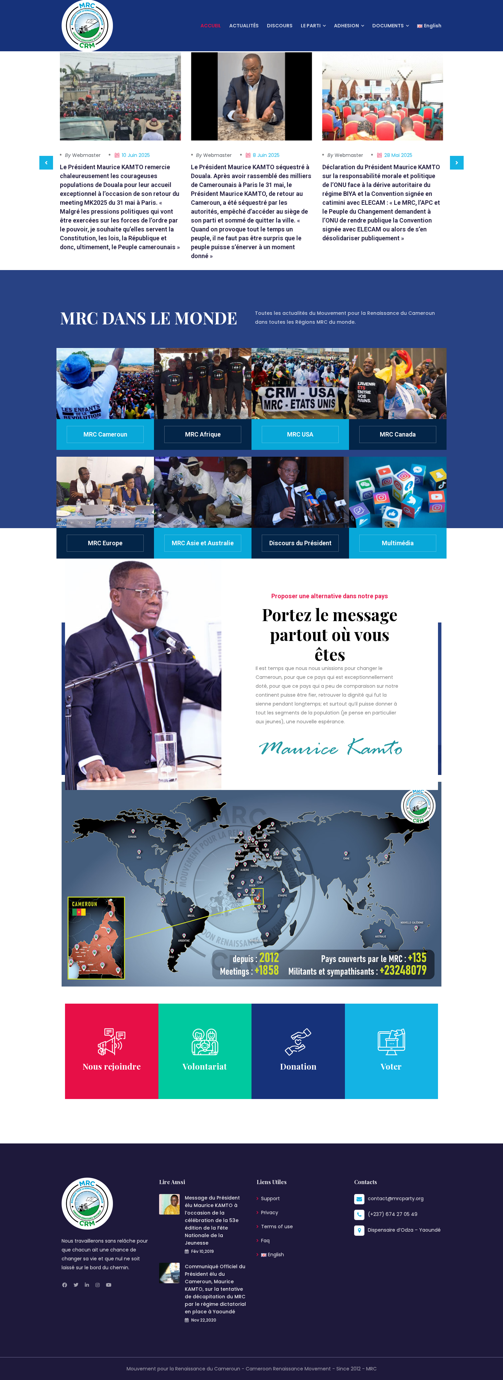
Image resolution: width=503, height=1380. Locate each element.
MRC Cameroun (105, 434)
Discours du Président (300, 543)
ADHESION (346, 25)
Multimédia (398, 543)
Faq (265, 1240)
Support (270, 1198)
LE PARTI (311, 25)
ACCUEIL (211, 25)
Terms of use (277, 1226)
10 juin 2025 (136, 155)
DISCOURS (280, 25)
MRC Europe (105, 543)
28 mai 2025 (398, 155)
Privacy (269, 1212)
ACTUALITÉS (244, 25)
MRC (371, 1368)
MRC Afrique (203, 434)
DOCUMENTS (388, 25)
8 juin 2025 (266, 155)
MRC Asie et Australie (203, 543)
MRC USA (300, 434)
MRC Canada (398, 434)
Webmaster (83, 155)
